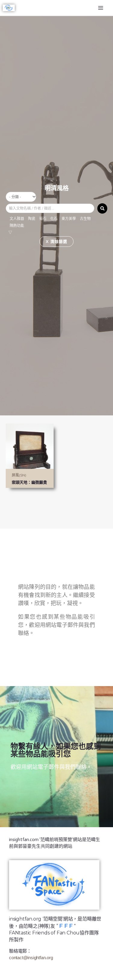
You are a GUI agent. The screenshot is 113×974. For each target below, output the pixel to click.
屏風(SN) (19, 475)
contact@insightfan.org (31, 957)
